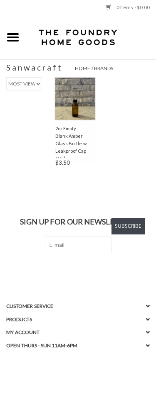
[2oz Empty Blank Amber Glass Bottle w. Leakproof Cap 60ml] (75, 98)
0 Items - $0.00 (132, 7)
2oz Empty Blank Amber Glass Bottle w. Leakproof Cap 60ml (71, 142)
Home (82, 68)
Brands (103, 68)
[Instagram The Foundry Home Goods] (85, 270)
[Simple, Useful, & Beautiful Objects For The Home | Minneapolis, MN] (91, 37)
